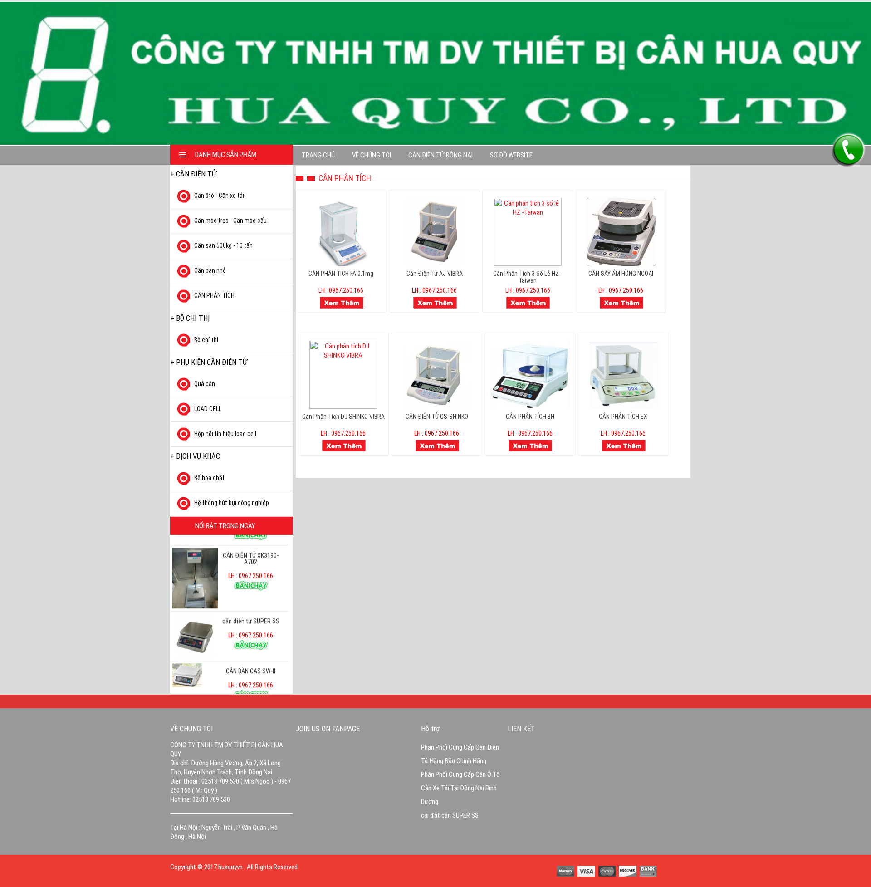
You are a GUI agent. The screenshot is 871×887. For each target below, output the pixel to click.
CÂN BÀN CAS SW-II (250, 652)
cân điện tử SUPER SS (250, 602)
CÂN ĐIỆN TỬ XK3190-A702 (251, 540)
